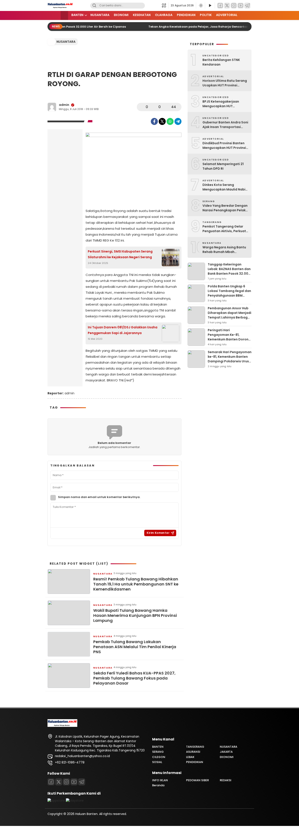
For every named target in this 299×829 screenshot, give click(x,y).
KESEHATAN (142, 15)
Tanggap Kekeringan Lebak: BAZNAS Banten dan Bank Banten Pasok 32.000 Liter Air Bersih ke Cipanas (229, 271)
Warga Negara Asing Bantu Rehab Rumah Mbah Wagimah (224, 249)
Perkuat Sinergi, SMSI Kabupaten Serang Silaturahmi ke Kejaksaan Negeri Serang (120, 254)
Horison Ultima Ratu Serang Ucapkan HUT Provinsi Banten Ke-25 (224, 83)
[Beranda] (64, 15)
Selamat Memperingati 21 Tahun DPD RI (223, 166)
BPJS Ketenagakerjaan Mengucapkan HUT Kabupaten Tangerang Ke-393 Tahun (224, 104)
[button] (165, 5)
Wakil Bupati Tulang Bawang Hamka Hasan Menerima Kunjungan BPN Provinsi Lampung (135, 615)
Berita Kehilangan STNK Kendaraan (221, 62)
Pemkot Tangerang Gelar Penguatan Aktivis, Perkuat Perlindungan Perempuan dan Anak (224, 228)
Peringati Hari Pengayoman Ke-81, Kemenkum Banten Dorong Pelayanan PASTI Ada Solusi (229, 339)
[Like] (141, 107)
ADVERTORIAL (226, 15)
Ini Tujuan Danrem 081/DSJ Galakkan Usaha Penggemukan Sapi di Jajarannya (122, 330)
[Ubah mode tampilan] (200, 5)
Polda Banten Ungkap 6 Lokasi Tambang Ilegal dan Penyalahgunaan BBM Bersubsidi (229, 293)
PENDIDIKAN (186, 15)
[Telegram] (247, 6)
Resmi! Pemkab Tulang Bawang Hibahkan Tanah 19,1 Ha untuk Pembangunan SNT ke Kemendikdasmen (135, 584)
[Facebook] (220, 6)
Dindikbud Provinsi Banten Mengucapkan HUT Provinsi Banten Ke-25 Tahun (224, 145)
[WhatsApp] (170, 121)
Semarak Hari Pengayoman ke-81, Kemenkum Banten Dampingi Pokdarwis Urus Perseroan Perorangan (230, 359)
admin (64, 105)
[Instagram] (234, 6)
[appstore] (56, 800)
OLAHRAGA (163, 15)
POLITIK (206, 15)
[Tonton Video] (210, 5)
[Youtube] (73, 781)
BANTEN (77, 15)
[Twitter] (227, 6)
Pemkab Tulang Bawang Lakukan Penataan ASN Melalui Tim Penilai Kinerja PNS (134, 647)
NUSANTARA (99, 15)
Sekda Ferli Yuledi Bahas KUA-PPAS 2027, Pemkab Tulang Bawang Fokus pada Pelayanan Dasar (134, 678)
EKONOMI (121, 15)
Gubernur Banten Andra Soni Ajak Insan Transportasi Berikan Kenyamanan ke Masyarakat (225, 124)
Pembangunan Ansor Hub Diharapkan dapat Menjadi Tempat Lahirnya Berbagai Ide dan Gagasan (229, 315)
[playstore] (75, 800)
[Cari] (94, 5)
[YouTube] (240, 6)
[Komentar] (154, 107)
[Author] (52, 107)
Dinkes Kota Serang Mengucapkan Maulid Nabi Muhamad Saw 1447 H (223, 187)
